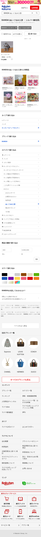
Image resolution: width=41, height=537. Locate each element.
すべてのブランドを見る (20, 379)
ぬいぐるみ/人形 (24, 28)
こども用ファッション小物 (12, 185)
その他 (7, 212)
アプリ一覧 (25, 525)
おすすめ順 (17, 34)
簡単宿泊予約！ (34, 505)
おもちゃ (6, 189)
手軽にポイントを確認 (34, 517)
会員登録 (34, 8)
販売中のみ (7, 34)
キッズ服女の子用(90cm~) (12, 174)
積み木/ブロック (10, 208)
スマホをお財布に (20, 517)
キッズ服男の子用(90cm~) (12, 177)
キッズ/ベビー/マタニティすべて (13, 170)
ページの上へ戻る (20, 326)
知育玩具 (8, 200)
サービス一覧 (5, 525)
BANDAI (4, 141)
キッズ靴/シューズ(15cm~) (12, 181)
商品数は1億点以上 (7, 505)
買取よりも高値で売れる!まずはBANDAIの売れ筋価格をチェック (14, 297)
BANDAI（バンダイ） (8, 28)
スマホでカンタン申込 (6, 517)
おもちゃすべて (10, 193)
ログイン (24, 8)
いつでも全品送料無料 (20, 505)
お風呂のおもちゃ (10, 196)
